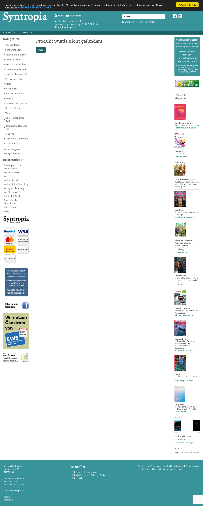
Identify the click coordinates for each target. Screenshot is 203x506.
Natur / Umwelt (13, 59)
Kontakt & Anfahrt (13, 195)
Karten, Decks (12, 108)
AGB (6, 176)
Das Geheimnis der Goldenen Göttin (89, 475)
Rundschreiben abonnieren (11, 201)
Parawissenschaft (14, 78)
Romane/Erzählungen (184, 442)
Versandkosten (11, 172)
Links (6, 211)
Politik (8, 83)
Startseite (7, 32)
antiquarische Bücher (16, 54)
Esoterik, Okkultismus (16, 103)
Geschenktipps (13, 44)
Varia (7, 112)
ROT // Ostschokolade (23, 32)
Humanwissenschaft (15, 69)
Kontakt (7, 497)
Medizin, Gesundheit (15, 64)
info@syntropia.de (67, 27)
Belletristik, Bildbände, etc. (16, 127)
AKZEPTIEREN (187, 5)
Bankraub (78, 478)
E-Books (9, 133)
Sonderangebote (14, 49)
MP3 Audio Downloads (16, 138)
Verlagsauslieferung (14, 188)
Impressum (10, 207)
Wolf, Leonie (193, 452)
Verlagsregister (12, 153)
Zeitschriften (11, 143)
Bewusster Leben (14, 93)
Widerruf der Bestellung (16, 184)
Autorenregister (12, 149)
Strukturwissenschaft (16, 74)
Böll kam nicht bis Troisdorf (85, 472)
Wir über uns (10, 192)
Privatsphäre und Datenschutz (13, 167)
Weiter (41, 50)
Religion (9, 98)
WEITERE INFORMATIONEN (34, 7)
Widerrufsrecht (11, 180)
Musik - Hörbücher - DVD (15, 119)
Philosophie (11, 88)
